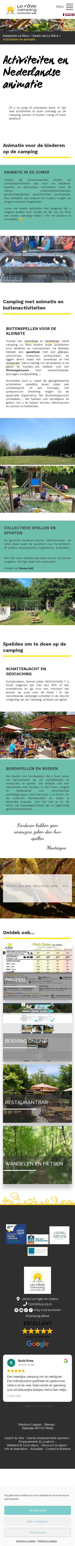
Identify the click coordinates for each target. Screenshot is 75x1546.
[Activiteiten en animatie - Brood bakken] (37, 282)
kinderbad (52, 341)
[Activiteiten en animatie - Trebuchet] (37, 511)
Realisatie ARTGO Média (37, 1428)
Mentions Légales (26, 1541)
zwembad (31, 341)
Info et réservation (16, 1448)
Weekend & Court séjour (23, 1445)
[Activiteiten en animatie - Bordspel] (37, 757)
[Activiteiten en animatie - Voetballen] (37, 624)
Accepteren (37, 1510)
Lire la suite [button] (14, 1395)
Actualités (36, 1448)
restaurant (13, 363)
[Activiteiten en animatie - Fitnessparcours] (37, 463)
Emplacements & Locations (36, 1441)
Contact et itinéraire (58, 1448)
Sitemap (49, 1424)
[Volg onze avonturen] (16, 1310)
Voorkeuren (37, 1532)
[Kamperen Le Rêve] (22, 9)
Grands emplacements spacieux (48, 1438)
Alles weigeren (37, 1521)
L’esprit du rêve (14, 1438)
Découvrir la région (54, 1445)
